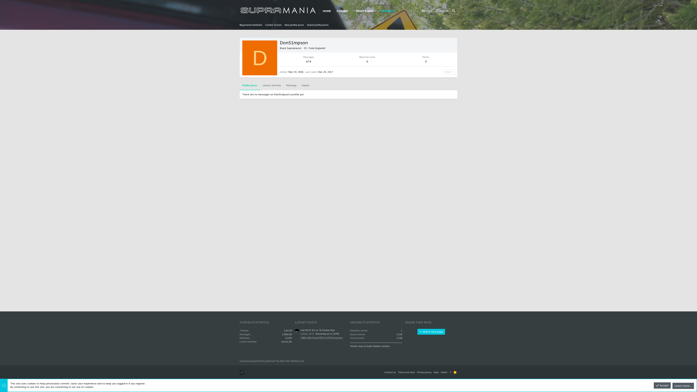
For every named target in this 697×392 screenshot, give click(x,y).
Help (436, 372)
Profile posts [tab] (249, 85)
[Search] (453, 11)
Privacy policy (424, 372)
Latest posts (306, 322)
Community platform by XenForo (272, 361)
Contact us (390, 372)
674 (308, 61)
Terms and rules (406, 372)
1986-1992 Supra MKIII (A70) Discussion (322, 337)
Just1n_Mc (287, 341)
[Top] (450, 372)
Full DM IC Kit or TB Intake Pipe (318, 330)
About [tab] (305, 85)
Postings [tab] (291, 85)
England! (320, 48)
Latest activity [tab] (272, 85)
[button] (350, 11)
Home (444, 372)
